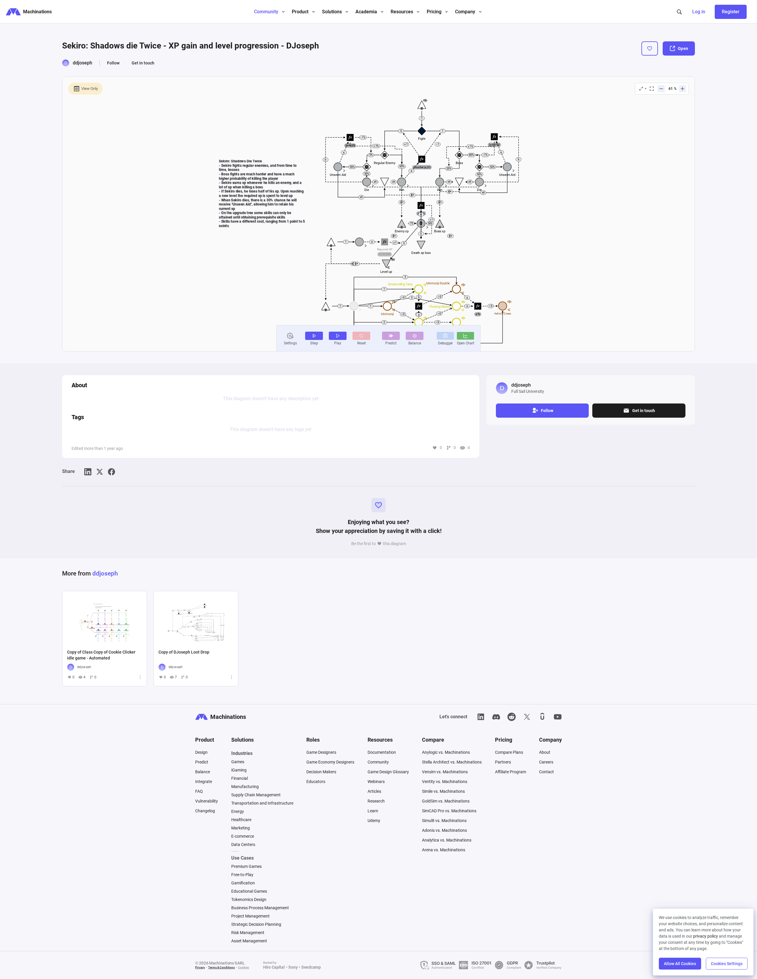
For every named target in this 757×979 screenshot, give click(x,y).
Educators (315, 781)
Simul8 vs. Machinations (444, 820)
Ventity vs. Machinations (444, 781)
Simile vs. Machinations (443, 791)
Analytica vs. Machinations (446, 840)
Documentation (382, 752)
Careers (546, 762)
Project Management (250, 916)
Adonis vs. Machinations (444, 830)
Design (201, 752)
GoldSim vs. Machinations (446, 801)
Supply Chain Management (256, 794)
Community (378, 762)
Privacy (200, 967)
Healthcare (241, 819)
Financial (239, 778)
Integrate (203, 781)
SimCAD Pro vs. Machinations (449, 810)
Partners (503, 762)
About (544, 752)
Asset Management (249, 941)
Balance (202, 771)
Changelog (205, 810)
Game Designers (321, 752)
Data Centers (243, 844)
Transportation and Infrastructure (262, 803)
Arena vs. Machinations (443, 849)
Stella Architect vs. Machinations (452, 762)
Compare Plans (509, 752)
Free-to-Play (242, 874)
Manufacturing (245, 786)
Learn (373, 810)
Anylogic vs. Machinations (446, 752)
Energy (237, 811)
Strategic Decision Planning (256, 924)
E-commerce (242, 836)
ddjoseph (82, 63)
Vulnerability (206, 801)
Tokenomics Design (248, 899)
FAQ (199, 791)
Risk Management (247, 932)
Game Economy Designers (330, 762)
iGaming (239, 770)
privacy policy (705, 936)
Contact (546, 771)
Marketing (240, 828)
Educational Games (249, 891)
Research (376, 801)
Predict (201, 762)
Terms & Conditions (221, 967)
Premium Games (246, 866)
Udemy (374, 820)
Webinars (376, 781)
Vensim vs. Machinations (445, 771)
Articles (374, 791)
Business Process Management (260, 907)
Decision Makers (321, 771)
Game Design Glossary (388, 771)
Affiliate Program (510, 771)
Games (237, 761)
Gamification (243, 883)
